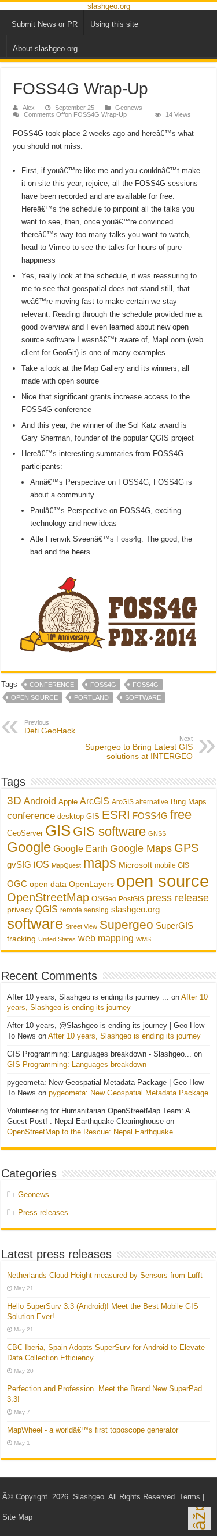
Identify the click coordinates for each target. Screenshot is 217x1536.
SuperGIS (174, 925)
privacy (20, 909)
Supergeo (126, 924)
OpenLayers (91, 884)
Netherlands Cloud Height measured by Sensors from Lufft (105, 1275)
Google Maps (141, 848)
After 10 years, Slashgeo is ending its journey (124, 1036)
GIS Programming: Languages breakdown (76, 1064)
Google (29, 847)
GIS (58, 830)
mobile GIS (172, 865)
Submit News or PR (45, 24)
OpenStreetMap (48, 897)
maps (99, 863)
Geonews (128, 107)
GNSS (157, 833)
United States (57, 939)
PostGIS (131, 899)
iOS (41, 864)
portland (91, 697)
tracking (21, 939)
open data (48, 884)
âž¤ (199, 1518)
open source (34, 697)
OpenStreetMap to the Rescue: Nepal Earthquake (90, 1131)
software (143, 697)
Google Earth (80, 848)
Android (40, 801)
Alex (29, 107)
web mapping (106, 938)
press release (177, 897)
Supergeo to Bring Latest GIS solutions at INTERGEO (139, 748)
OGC (17, 884)
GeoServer (25, 833)
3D (14, 800)
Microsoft (135, 864)
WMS (143, 939)
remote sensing (84, 910)
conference (52, 684)
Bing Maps (189, 801)
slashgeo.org (108, 6)
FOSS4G (103, 684)
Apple (68, 801)
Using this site (114, 24)
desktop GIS (78, 816)
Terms (189, 1496)
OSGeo (103, 898)
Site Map (17, 1517)
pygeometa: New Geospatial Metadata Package (128, 1093)
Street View (81, 926)
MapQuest (66, 865)
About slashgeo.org (45, 48)
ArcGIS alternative (140, 802)
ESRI (116, 815)
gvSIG (19, 864)
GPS (186, 848)
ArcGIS (94, 801)
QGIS (46, 909)
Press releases (43, 1212)
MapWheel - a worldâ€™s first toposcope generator (92, 1430)
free (181, 814)
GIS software (109, 831)
